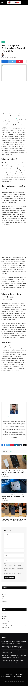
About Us (4, 613)
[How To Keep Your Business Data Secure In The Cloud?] (14, 72)
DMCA (3, 618)
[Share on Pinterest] (19, 61)
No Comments (6, 57)
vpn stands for (20, 118)
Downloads (4, 601)
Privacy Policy (5, 623)
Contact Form (5, 603)
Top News (4, 594)
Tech (3, 42)
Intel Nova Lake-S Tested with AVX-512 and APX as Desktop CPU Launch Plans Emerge (12, 496)
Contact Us (4, 616)
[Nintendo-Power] (14, 2)
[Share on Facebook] (5, 61)
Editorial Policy (5, 621)
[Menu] (2, 2)
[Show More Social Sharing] (25, 61)
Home (3, 591)
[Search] (26, 2)
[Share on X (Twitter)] (12, 61)
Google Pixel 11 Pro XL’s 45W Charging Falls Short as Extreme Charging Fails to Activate (13, 472)
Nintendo (4, 599)
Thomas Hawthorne (10, 54)
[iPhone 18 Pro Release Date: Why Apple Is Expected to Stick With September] (14, 510)
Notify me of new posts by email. (13, 573)
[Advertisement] (14, 24)
